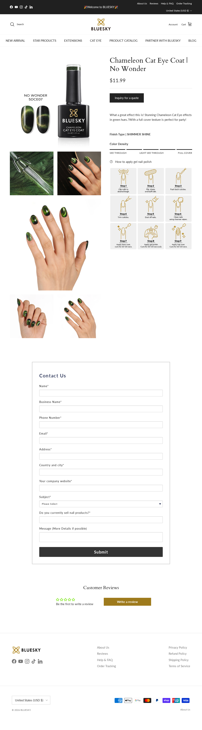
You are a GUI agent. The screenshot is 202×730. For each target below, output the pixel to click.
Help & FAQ (167, 3)
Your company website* (55, 481)
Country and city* (51, 465)
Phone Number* (50, 417)
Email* (43, 433)
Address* (45, 449)
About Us (142, 3)
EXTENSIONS (73, 40)
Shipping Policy (179, 660)
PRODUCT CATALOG (123, 40)
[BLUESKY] (101, 24)
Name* (44, 386)
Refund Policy (178, 653)
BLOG (192, 40)
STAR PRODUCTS (44, 40)
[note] (101, 381)
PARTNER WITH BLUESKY (162, 40)
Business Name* (50, 402)
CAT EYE (96, 40)
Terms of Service (179, 666)
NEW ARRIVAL (15, 40)
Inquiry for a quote (127, 98)
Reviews (154, 3)
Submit (101, 552)
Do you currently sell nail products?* (65, 512)
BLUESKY (26, 709)
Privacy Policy (178, 647)
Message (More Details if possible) (63, 528)
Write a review (127, 602)
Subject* (45, 497)
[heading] (101, 375)
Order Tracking (184, 3)
